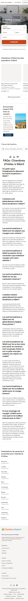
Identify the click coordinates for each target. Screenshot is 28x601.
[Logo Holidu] (11, 529)
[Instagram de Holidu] (11, 585)
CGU (14, 594)
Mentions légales (8, 594)
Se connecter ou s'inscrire (8, 135)
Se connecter (17, 2)
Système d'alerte (20, 598)
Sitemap (19, 596)
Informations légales (9, 598)
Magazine (4, 553)
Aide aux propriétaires (7, 563)
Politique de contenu (11, 596)
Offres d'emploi (5, 548)
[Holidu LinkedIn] (14, 585)
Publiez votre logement (6, 2)
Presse (3, 565)
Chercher (14, 42)
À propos (4, 550)
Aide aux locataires (6, 560)
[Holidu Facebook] (17, 585)
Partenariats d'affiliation (7, 568)
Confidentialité (20, 594)
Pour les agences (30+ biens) (9, 578)
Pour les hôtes (5, 575)
